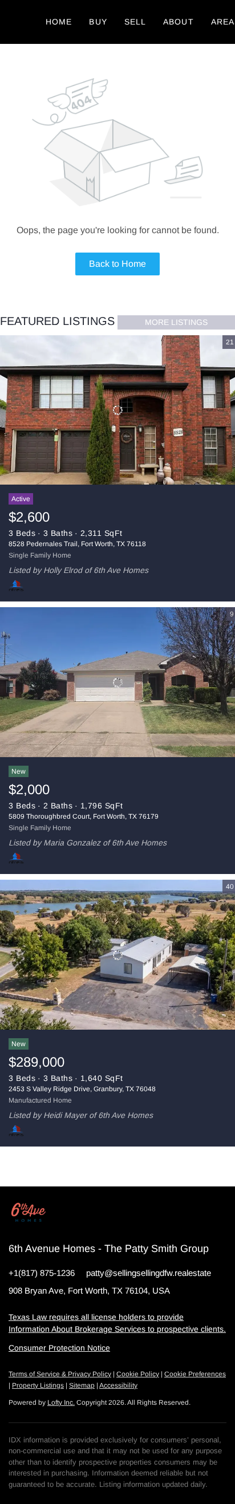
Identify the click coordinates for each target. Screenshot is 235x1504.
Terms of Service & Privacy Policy (60, 1374)
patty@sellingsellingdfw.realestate (148, 1273)
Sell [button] (135, 21)
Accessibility (118, 1385)
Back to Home (117, 264)
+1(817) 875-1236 (42, 1273)
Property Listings (38, 1385)
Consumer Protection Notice (59, 1347)
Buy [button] (98, 21)
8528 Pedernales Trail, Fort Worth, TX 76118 (77, 544)
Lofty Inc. (61, 1403)
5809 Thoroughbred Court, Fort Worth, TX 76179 (84, 816)
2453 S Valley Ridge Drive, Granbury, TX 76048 (82, 1089)
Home (59, 21)
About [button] (178, 21)
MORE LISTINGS (176, 322)
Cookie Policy (137, 1374)
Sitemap (82, 1385)
